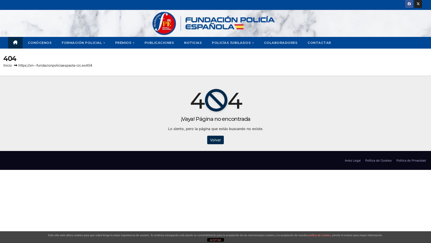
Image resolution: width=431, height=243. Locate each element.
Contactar (319, 43)
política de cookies (319, 235)
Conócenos (40, 43)
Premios (123, 43)
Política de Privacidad (411, 160)
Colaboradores (281, 43)
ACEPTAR (215, 240)
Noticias (193, 43)
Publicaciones (159, 43)
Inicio (7, 65)
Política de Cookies (378, 160)
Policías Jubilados (232, 43)
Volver (215, 140)
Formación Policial (82, 43)
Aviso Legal (353, 160)
